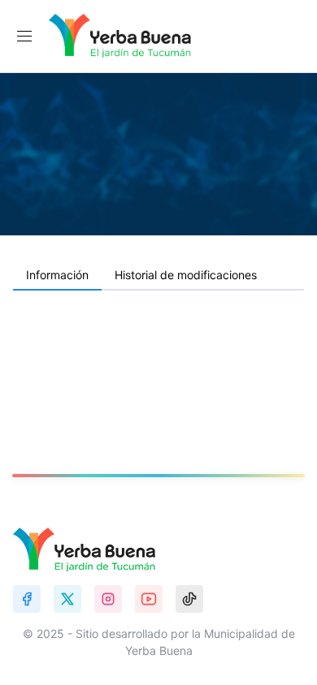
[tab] (57, 276)
